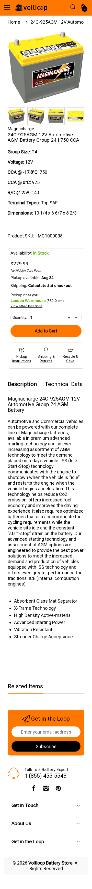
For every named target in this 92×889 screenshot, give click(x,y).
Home (14, 22)
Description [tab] (22, 384)
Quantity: (20, 317)
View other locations (26, 306)
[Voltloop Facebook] (34, 789)
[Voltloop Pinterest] (58, 789)
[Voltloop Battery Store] (31, 7)
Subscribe (46, 746)
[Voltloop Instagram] (46, 789)
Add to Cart (46, 331)
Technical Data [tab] (64, 384)
